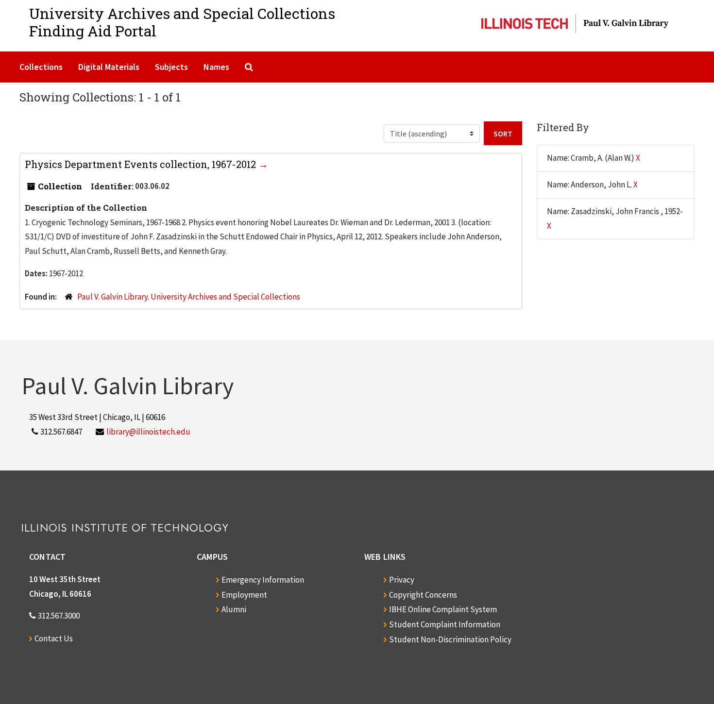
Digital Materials (108, 66)
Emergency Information (262, 579)
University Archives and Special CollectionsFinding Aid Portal (182, 22)
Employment (244, 594)
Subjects (171, 66)
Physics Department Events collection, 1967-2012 (141, 164)
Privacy (401, 579)
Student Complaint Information (444, 624)
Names (216, 66)
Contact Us (53, 638)
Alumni (233, 609)
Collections (41, 66)
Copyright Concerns (423, 594)
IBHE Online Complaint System (443, 609)
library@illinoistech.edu (148, 431)
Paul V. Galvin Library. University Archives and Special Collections (188, 296)
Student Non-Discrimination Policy (450, 639)
